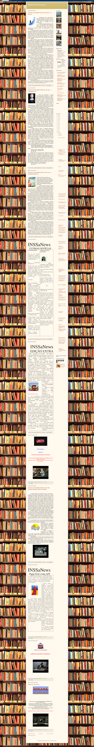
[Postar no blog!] (47, 85)
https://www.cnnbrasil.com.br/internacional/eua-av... (62, 232)
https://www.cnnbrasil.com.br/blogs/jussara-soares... (62, 340)
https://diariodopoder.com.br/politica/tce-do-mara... (62, 213)
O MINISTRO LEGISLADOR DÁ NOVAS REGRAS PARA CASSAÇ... (62, 350)
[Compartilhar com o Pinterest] (50, 85)
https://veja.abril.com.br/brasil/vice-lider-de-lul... (62, 176)
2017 (58, 124)
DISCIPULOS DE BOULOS (60, 249)
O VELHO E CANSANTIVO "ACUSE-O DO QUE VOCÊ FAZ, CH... (62, 292)
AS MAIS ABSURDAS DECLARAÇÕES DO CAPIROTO (61, 327)
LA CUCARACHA (60, 215)
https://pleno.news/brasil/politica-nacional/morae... (62, 242)
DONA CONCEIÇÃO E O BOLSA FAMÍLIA (61, 86)
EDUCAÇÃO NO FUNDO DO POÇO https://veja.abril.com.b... (62, 305)
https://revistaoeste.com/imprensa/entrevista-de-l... (62, 278)
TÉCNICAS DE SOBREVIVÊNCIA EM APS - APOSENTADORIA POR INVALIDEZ (39, 488)
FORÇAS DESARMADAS (62, 219)
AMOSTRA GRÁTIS (60, 59)
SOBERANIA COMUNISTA (60, 295)
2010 (58, 115)
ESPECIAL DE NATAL (33, 684)
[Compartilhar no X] (48, 85)
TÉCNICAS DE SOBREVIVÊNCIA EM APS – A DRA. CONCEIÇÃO (61, 83)
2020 (58, 128)
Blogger (55, 740)
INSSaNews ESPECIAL (60, 92)
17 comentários (45, 729)
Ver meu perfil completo (63, 366)
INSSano (63, 364)
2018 (58, 126)
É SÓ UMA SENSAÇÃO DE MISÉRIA (61, 289)
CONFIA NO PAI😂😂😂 (62, 284)
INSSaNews (59, 91)
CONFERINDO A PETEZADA (60, 312)
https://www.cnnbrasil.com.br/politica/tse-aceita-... (62, 318)
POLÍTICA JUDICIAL (61, 137)
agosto (59, 135)
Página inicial (41, 733)
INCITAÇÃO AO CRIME (61, 205)
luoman (49, 740)
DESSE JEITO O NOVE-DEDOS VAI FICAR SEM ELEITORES (61, 342)
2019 (58, 127)
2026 (58, 132)
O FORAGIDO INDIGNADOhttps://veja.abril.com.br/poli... (62, 160)
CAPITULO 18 (59, 51)
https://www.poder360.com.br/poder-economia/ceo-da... (62, 254)
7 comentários (43, 432)
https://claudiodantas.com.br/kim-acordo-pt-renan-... (62, 196)
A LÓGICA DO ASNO (61, 199)
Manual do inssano (37, 4)
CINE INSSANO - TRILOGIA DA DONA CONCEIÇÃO (61, 73)
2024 (58, 131)
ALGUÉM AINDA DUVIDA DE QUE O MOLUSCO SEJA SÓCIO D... (62, 260)
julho (59, 133)
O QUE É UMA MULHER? (60, 235)
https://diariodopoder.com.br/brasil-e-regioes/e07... (62, 338)
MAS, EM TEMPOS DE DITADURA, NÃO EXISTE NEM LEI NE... (62, 207)
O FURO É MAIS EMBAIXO (60, 225)
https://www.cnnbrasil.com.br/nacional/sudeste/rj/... (62, 228)
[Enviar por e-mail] (46, 85)
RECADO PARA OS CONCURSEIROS (60, 89)
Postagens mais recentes (31, 733)
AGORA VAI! (60, 324)
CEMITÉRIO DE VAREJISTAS (60, 320)
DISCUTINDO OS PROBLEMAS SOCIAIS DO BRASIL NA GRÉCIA (62, 270)
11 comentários (43, 167)
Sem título (59, 166)
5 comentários (45, 636)
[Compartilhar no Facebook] (49, 85)
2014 (58, 120)
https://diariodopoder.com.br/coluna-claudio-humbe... (62, 202)
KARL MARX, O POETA (62, 243)
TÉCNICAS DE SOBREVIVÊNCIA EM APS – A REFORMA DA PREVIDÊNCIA (61, 99)
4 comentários (45, 678)
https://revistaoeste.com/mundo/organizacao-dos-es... (62, 299)
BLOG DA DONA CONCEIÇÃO (60, 51)
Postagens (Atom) (32, 735)
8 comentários (43, 85)
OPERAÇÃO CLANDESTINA (61, 246)
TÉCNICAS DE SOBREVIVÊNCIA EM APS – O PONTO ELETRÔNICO (61, 75)
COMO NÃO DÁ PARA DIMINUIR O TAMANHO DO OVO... (62, 150)
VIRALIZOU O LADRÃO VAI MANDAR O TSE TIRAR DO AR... (62, 330)
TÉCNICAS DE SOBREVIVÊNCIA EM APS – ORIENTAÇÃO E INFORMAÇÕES (61, 79)
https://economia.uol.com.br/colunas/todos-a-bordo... (62, 276)
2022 (58, 130)
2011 (58, 116)
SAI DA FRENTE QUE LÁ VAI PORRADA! (62, 280)
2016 (58, 123)
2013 (58, 119)
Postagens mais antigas (50, 733)
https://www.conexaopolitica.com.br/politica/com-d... (62, 194)
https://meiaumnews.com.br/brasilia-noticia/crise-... (62, 297)
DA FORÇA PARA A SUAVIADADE (61, 171)
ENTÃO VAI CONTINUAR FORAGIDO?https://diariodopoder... (62, 153)
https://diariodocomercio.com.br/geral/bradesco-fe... (62, 230)
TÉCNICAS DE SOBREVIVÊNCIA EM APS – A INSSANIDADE (61, 95)
